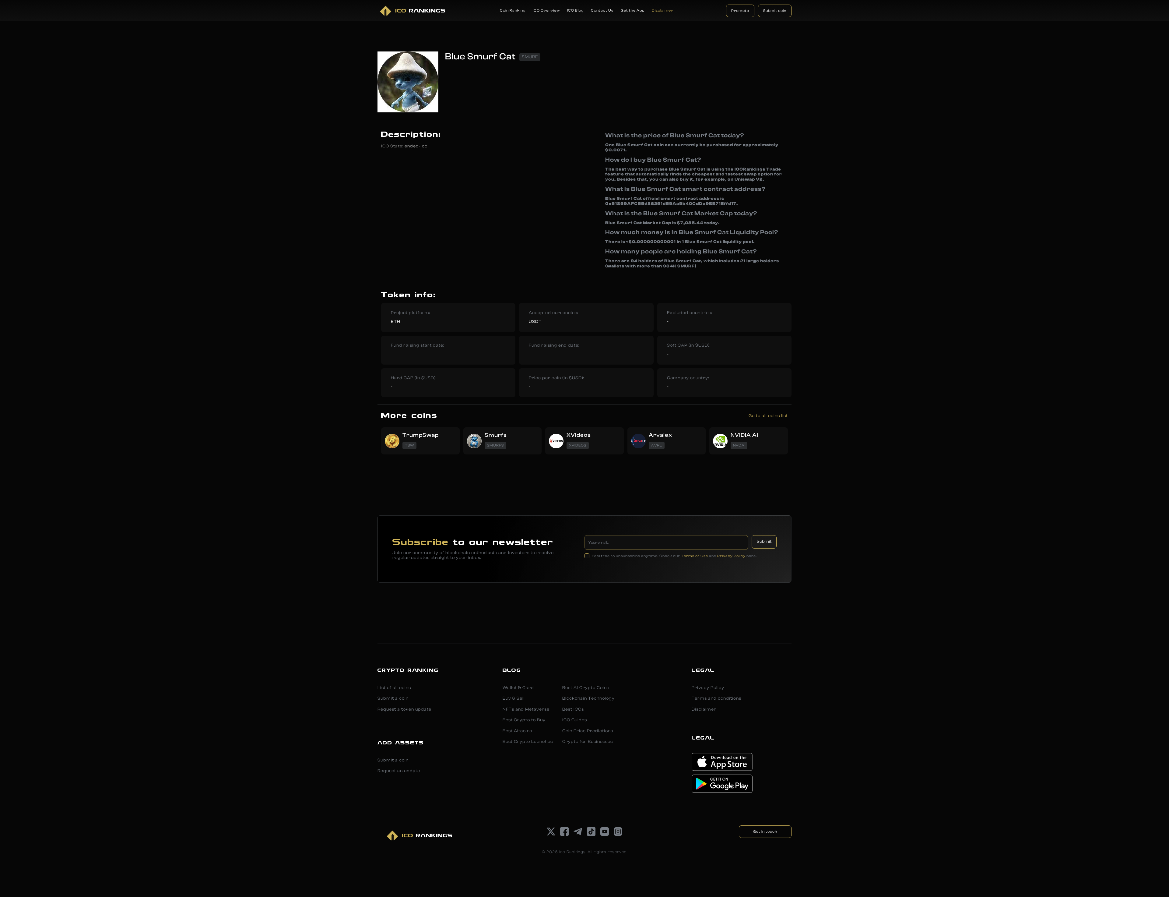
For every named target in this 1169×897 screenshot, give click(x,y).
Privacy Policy (731, 556)
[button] (512, 10)
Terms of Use (694, 556)
